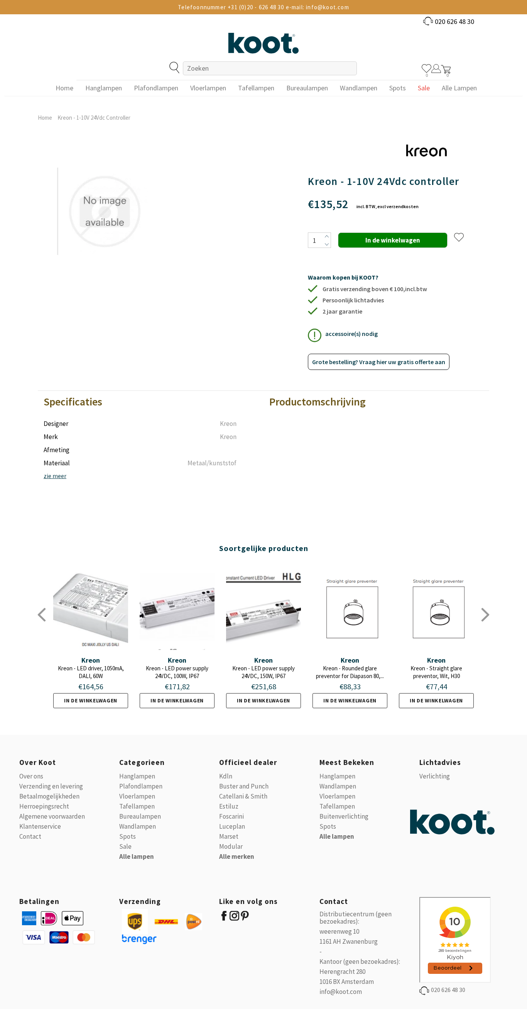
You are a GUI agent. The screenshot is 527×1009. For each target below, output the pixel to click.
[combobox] (269, 68)
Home (45, 117)
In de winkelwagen (90, 700)
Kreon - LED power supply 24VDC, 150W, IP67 (263, 672)
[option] (106, 201)
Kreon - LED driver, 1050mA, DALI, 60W (91, 672)
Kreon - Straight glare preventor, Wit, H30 (436, 672)
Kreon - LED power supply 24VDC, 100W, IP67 (177, 672)
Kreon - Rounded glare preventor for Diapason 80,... (350, 672)
